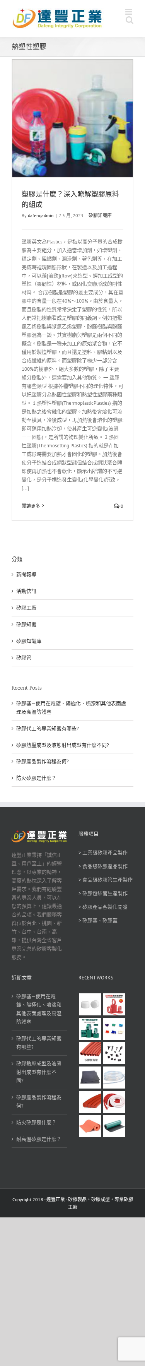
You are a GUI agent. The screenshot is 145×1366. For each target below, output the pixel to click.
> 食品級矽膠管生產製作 (105, 879)
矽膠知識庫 (100, 215)
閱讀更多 (31, 506)
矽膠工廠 (26, 607)
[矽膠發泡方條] (114, 1102)
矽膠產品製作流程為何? (42, 761)
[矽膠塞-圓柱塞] (90, 1004)
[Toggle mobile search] (129, 20)
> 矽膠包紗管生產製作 (103, 893)
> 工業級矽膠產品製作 (103, 852)
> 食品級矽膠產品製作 (103, 866)
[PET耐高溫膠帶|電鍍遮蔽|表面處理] (90, 1029)
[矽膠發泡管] (90, 1053)
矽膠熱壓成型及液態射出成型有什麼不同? (62, 745)
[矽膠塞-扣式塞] (114, 1053)
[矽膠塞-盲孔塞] (114, 1029)
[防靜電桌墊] (114, 1126)
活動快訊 (26, 591)
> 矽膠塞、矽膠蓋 (98, 920)
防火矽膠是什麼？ (36, 778)
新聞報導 (26, 574)
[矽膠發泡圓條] (90, 1102)
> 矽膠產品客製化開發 (103, 907)
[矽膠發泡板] (90, 1126)
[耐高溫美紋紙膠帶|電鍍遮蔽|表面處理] (114, 1004)
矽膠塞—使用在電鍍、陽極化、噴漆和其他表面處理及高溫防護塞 (38, 1009)
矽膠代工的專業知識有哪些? (47, 728)
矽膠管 (23, 657)
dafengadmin (41, 215)
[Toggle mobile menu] (129, 12)
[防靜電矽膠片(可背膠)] (90, 1077)
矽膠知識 (26, 624)
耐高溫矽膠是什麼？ (38, 1139)
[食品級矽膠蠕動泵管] (114, 1077)
